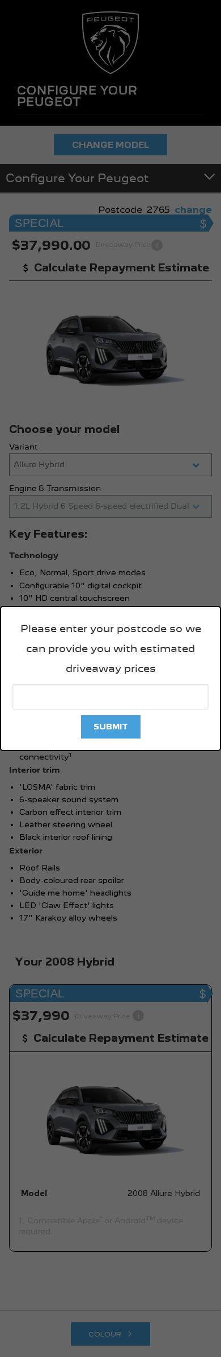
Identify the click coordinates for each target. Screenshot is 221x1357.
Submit (111, 726)
